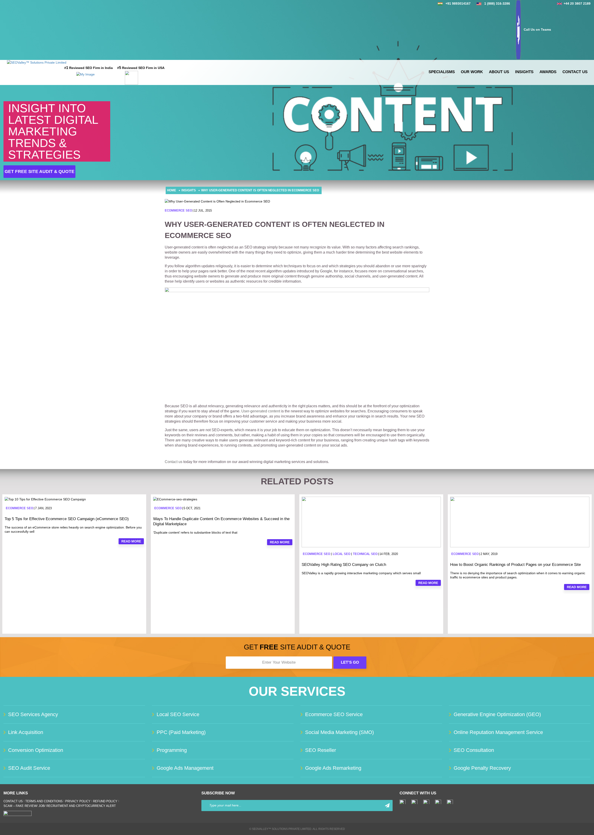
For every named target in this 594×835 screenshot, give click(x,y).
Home (171, 190)
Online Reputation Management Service (498, 732)
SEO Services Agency (33, 714)
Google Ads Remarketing (333, 768)
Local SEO (341, 554)
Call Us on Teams (537, 29)
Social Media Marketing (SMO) (339, 732)
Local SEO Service (178, 714)
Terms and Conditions (44, 801)
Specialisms (442, 72)
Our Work (472, 72)
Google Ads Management (185, 768)
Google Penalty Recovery (482, 768)
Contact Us (575, 72)
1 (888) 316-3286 (497, 3)
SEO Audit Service (29, 768)
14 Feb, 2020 (388, 554)
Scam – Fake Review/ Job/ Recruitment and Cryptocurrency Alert (59, 806)
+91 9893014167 (458, 3)
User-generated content (260, 411)
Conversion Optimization (35, 750)
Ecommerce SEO (178, 210)
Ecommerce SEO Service (334, 714)
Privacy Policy (77, 801)
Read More (131, 541)
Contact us (173, 462)
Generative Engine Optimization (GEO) (497, 714)
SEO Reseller (320, 750)
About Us (499, 72)
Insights (524, 72)
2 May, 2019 (489, 554)
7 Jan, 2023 (43, 508)
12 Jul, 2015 (203, 210)
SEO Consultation (474, 750)
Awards (547, 72)
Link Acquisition (25, 732)
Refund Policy (105, 801)
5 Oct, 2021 (192, 508)
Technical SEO (365, 554)
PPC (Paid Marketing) (181, 732)
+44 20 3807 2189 (577, 3)
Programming (172, 750)
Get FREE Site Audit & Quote (39, 171)
